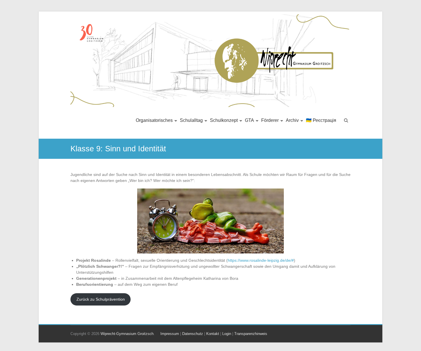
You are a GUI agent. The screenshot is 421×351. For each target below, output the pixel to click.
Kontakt (212, 334)
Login (226, 334)
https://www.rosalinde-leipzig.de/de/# (261, 260)
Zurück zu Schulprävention (100, 299)
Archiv (292, 120)
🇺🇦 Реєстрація (321, 120)
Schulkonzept (224, 120)
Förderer (270, 120)
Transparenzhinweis (250, 334)
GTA (249, 120)
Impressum (169, 334)
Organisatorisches (154, 120)
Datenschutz (192, 334)
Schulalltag (191, 120)
